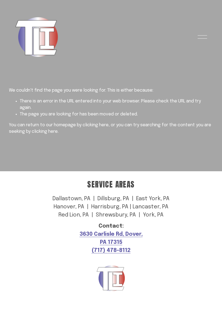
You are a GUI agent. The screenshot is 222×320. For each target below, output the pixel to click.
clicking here (96, 125)
